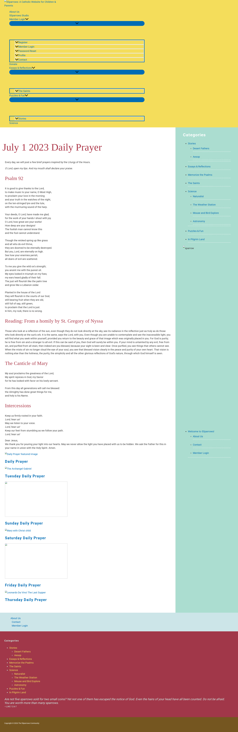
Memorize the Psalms (200, 174)
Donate (13, 64)
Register (23, 42)
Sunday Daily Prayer (24, 523)
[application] (27, 19)
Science (13, 123)
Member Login (17, 19)
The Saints (24, 91)
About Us (14, 11)
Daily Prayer (16, 461)
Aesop (196, 156)
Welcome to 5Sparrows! (201, 431)
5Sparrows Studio (19, 15)
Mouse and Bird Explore (206, 212)
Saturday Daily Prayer (25, 538)
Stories (22, 118)
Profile (22, 55)
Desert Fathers (201, 148)
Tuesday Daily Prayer (25, 476)
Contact (22, 59)
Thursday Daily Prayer (26, 600)
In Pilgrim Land (196, 239)
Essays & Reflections (20, 67)
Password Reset (27, 51)
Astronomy (199, 221)
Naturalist (198, 196)
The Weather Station (204, 204)
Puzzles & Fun (17, 95)
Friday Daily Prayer (23, 585)
